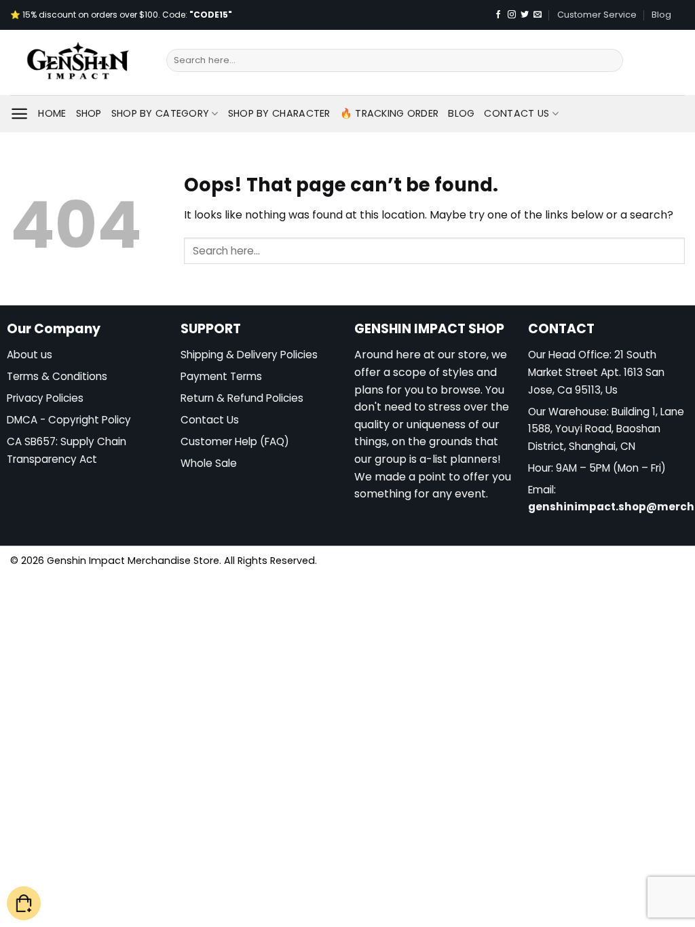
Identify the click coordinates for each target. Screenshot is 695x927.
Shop (89, 113)
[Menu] (19, 114)
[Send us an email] (537, 15)
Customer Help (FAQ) (235, 441)
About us (29, 354)
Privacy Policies (45, 398)
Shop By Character (279, 113)
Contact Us (516, 113)
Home (52, 113)
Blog (661, 14)
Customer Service (597, 14)
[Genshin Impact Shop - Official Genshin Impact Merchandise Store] (78, 62)
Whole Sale (209, 463)
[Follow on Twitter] (525, 15)
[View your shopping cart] (24, 903)
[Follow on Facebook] (498, 15)
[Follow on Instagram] (512, 15)
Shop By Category (160, 113)
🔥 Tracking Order (389, 113)
